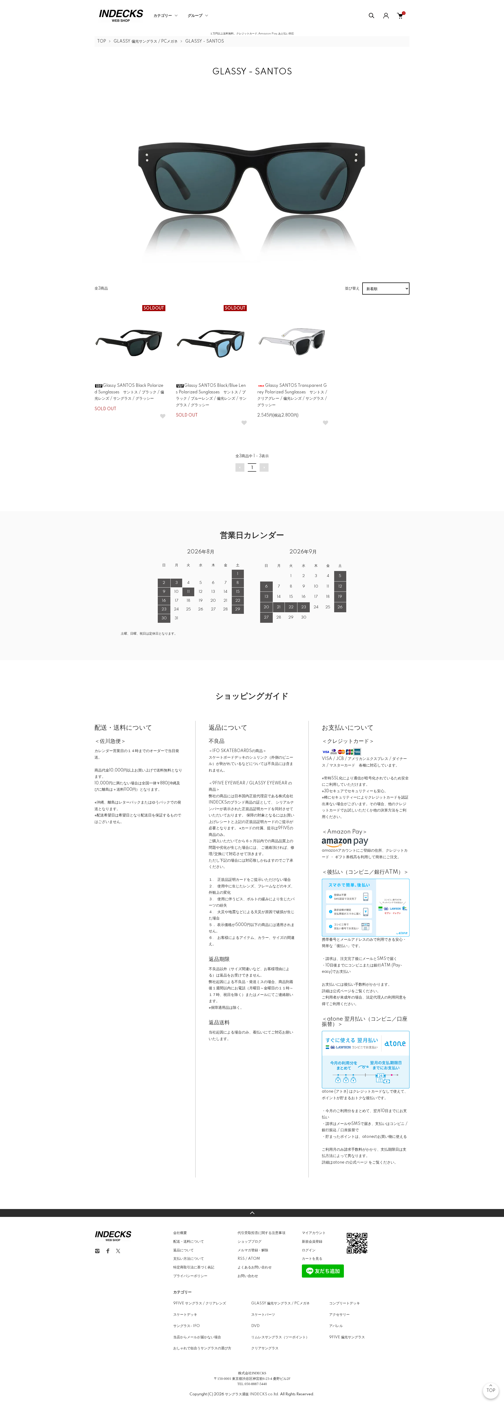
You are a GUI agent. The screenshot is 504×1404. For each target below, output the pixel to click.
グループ (195, 16)
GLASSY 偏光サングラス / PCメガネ (146, 41)
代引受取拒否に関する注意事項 (261, 1233)
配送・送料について (188, 1241)
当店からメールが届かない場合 (197, 1337)
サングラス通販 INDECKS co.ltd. (252, 1394)
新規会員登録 (312, 1241)
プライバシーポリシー (190, 1276)
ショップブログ (249, 1241)
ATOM (254, 1259)
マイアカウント (314, 1233)
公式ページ (342, 991)
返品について (183, 1250)
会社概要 (180, 1233)
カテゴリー (163, 16)
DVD (255, 1326)
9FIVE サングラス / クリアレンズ (199, 1303)
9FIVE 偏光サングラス (347, 1337)
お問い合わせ (248, 1276)
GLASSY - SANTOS (204, 41)
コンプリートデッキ (344, 1303)
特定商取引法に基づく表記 (193, 1267)
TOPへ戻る (252, 1213)
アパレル (336, 1326)
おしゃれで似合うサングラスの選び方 (202, 1348)
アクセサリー (339, 1314)
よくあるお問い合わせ (255, 1267)
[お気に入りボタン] (162, 416)
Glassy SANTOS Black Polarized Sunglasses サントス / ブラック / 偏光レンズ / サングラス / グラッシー (129, 392)
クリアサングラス (265, 1348)
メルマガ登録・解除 (253, 1250)
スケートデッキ (185, 1314)
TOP (101, 41)
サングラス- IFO (186, 1326)
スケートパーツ (263, 1314)
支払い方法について (188, 1259)
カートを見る (312, 1259)
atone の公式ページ (351, 1162)
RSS (241, 1259)
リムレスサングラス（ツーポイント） (280, 1337)
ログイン (309, 1250)
